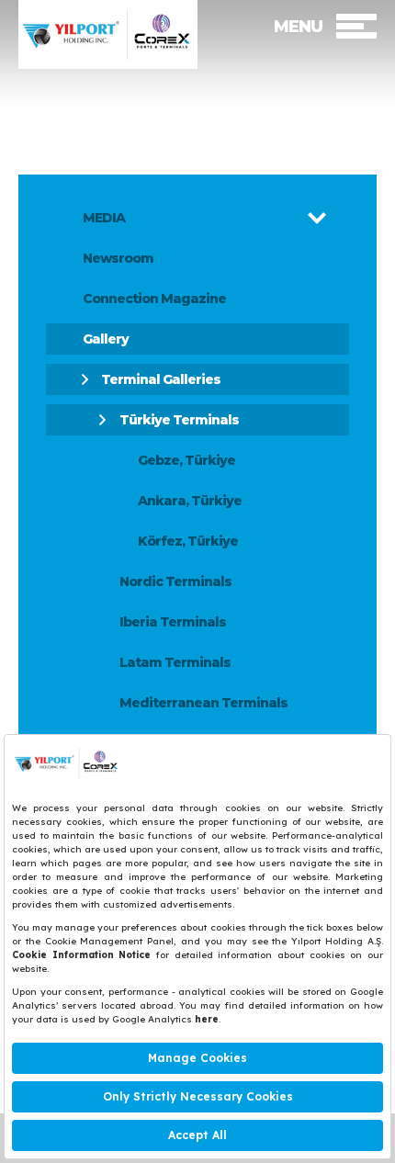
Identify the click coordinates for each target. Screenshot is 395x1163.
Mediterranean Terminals (203, 702)
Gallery (106, 339)
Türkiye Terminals (179, 420)
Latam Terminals (175, 662)
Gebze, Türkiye (186, 460)
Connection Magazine (154, 298)
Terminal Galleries (160, 379)
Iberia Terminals (172, 622)
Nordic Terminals (175, 581)
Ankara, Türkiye (190, 500)
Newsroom (118, 258)
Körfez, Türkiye (188, 541)
